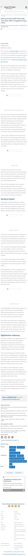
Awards (2, 517)
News (2, 513)
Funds (15, 515)
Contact (22, 551)
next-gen (12, 467)
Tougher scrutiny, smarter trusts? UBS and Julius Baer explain (13, 419)
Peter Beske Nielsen (15, 453)
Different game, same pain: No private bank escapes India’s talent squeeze (14, 407)
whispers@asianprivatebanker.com (11, 399)
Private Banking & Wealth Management (20, 14)
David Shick (13, 447)
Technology (16, 519)
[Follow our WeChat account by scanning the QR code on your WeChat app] (18, 506)
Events (2, 515)
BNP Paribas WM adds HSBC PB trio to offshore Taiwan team (14, 411)
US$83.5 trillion (14, 51)
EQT (11, 464)
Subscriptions (3, 526)
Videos (2, 519)
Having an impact (4, 45)
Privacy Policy (16, 551)
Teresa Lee (12, 450)
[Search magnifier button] (25, 11)
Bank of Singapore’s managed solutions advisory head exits (14, 426)
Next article (19, 472)
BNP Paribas (20, 456)
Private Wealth (17, 513)
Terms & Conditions (8, 551)
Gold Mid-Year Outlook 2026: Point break (12, 480)
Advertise (3, 527)
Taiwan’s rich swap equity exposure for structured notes (13, 413)
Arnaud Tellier (20, 447)
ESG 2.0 (15, 517)
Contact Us (3, 529)
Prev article (9, 472)
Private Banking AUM (18, 524)
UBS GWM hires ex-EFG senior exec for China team (12, 428)
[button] (17, 440)
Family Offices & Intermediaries (6, 14)
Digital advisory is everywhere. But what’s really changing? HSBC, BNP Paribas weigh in (14, 416)
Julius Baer (12, 456)
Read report (7, 490)
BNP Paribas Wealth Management (18, 461)
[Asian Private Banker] (9, 7)
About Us (2, 524)
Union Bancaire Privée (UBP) (17, 458)
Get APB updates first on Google (10, 440)
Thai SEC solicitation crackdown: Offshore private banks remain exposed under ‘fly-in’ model (13, 431)
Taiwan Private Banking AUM (20, 529)
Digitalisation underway (6, 48)
